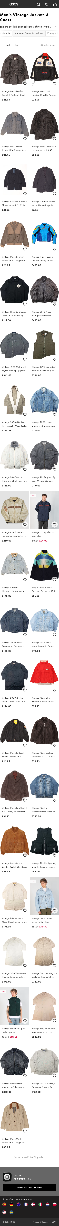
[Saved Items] (47, 4)
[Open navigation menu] (5, 4)
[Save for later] (25, 83)
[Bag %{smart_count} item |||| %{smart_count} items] (55, 4)
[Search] (38, 4)
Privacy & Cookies (40, 1222)
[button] (4, 1204)
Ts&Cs (53, 1222)
